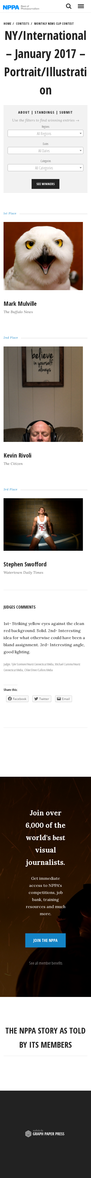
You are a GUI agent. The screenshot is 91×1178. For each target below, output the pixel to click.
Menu (80, 4)
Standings (45, 112)
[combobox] (45, 133)
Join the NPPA (45, 940)
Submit (66, 112)
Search (68, 4)
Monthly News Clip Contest (54, 23)
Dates (45, 143)
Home (7, 23)
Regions (45, 126)
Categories (45, 161)
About (24, 112)
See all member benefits (45, 963)
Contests (22, 23)
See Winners (45, 184)
